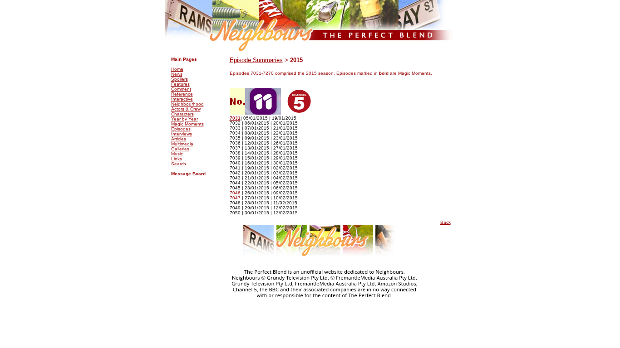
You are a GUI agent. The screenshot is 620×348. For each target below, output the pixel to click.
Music (177, 153)
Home (177, 69)
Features (180, 84)
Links (176, 158)
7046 (235, 192)
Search (178, 163)
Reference (182, 94)
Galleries (180, 148)
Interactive (182, 99)
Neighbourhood (187, 104)
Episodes (181, 128)
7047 (235, 197)
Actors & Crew (186, 108)
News (176, 74)
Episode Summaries (256, 60)
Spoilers (179, 79)
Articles (178, 138)
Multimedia (182, 143)
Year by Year (184, 118)
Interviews (181, 133)
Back (445, 222)
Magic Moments (187, 123)
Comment (181, 89)
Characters (182, 113)
